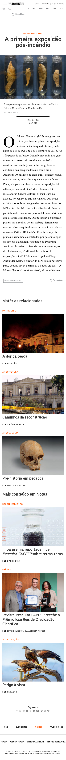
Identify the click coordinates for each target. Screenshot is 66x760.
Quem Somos (21, 727)
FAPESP (4, 742)
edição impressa (57, 4)
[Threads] (35, 711)
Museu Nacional (13, 281)
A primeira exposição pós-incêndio (33, 42)
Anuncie (38, 727)
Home (5, 727)
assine (38, 4)
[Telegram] (39, 711)
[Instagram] (25, 711)
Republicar (19, 14)
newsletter (46, 4)
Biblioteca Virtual (35, 742)
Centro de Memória (56, 742)
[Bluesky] (30, 711)
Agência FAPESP (17, 742)
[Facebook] (18, 711)
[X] (21, 711)
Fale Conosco (56, 727)
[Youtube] (44, 711)
